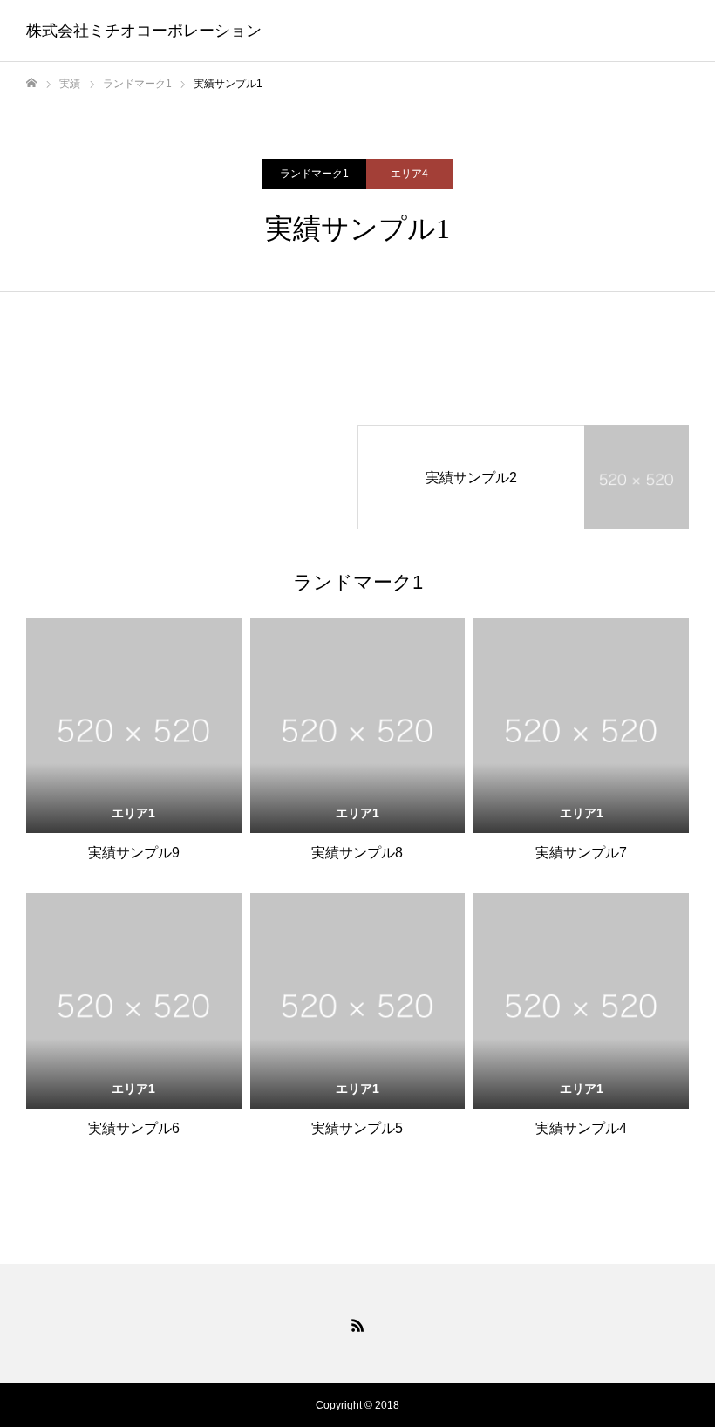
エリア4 (409, 173)
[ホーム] (31, 83)
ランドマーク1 (314, 173)
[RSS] (357, 1325)
